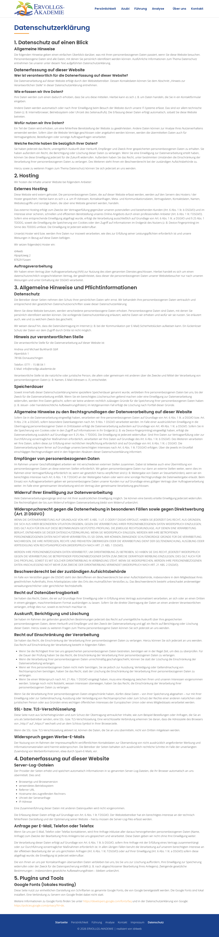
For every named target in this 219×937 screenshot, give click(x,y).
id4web (137, 928)
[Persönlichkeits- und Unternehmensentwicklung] (39, 9)
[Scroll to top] (212, 930)
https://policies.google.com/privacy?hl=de (39, 905)
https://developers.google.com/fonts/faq (107, 901)
